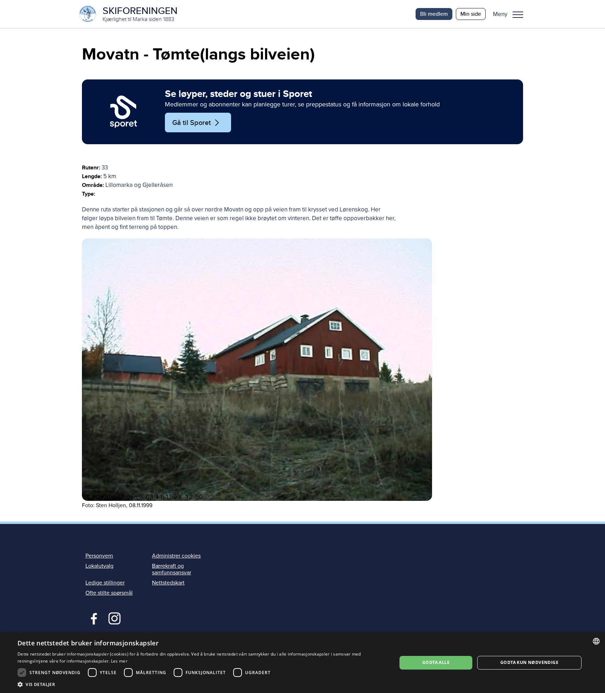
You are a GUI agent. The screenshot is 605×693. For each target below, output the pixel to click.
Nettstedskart (168, 582)
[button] (511, 14)
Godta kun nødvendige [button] (529, 662)
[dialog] (302, 662)
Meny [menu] (518, 14)
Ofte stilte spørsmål (109, 592)
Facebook (92, 618)
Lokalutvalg (99, 565)
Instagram (114, 618)
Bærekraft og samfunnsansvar (171, 569)
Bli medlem (434, 14)
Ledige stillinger (105, 582)
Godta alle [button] (436, 662)
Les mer (119, 661)
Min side (470, 14)
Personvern (99, 555)
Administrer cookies (176, 555)
